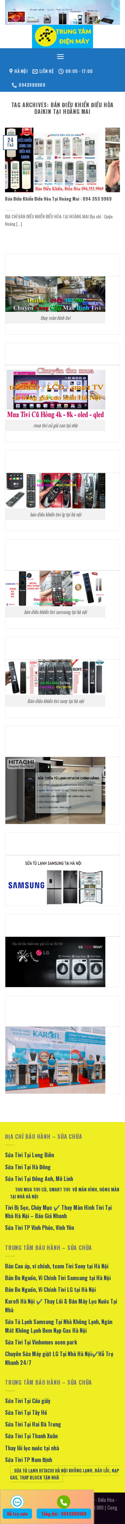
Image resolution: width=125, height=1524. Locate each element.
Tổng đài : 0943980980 (64, 1513)
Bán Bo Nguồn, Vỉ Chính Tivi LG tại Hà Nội (50, 1290)
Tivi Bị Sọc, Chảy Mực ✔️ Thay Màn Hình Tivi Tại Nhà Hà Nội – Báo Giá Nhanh (58, 1211)
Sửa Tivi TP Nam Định (28, 1460)
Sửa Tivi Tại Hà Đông (28, 1167)
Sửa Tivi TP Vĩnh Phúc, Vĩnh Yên (39, 1228)
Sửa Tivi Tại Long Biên (29, 1155)
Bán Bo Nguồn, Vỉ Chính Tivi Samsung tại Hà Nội (58, 1278)
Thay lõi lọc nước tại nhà (32, 1448)
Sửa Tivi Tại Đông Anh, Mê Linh (39, 1179)
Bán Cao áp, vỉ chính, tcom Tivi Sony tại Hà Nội (56, 1266)
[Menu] (60, 56)
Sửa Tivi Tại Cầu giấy (27, 1401)
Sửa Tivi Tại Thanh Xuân (31, 1436)
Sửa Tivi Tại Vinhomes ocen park (41, 1342)
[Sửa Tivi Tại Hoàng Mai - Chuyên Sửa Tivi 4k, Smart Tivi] (62, 36)
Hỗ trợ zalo (17, 1513)
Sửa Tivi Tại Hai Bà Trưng (33, 1424)
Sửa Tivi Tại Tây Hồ (26, 1412)
